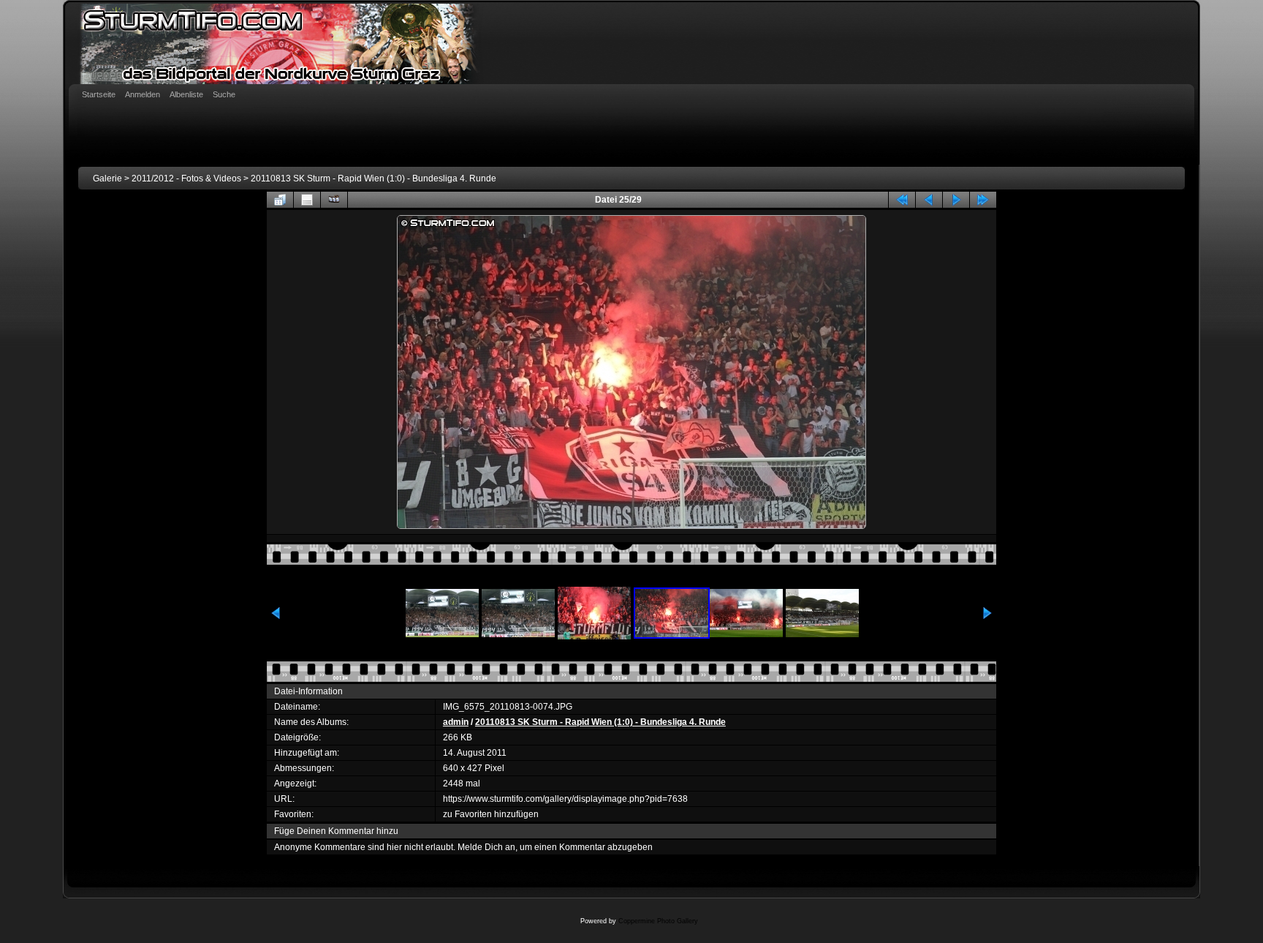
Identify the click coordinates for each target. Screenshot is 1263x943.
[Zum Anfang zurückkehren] (902, 200)
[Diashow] (334, 200)
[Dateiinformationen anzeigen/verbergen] (307, 200)
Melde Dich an (486, 847)
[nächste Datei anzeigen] (956, 200)
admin (456, 722)
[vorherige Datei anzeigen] (929, 200)
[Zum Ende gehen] (983, 200)
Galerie (107, 178)
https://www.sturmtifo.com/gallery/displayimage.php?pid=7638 (565, 799)
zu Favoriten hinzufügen (491, 814)
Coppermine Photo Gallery (658, 921)
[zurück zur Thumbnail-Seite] (280, 200)
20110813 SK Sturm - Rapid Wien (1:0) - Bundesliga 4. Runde (373, 178)
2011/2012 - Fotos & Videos (186, 178)
